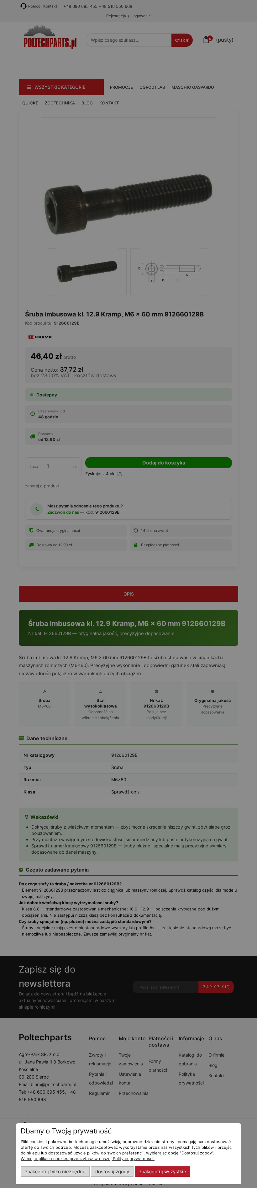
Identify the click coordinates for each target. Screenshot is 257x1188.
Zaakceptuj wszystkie (162, 1172)
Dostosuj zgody (112, 1172)
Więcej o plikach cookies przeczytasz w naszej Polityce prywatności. (88, 1158)
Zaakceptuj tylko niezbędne (55, 1172)
